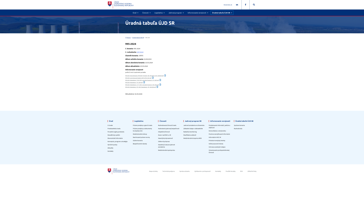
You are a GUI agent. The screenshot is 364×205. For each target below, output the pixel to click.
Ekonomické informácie (115, 138)
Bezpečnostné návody (140, 144)
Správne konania (239, 125)
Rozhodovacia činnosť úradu (167, 125)
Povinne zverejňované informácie (219, 134)
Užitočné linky (252, 171)
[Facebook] (245, 5)
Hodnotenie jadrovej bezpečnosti (168, 128)
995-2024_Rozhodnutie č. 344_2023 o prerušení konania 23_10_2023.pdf (142, 80)
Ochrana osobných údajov (217, 147)
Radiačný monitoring (190, 132)
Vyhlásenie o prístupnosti (202, 171)
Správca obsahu (184, 171)
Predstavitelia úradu (114, 128)
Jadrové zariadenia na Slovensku (193, 125)
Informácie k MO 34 (215, 137)
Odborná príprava (164, 141)
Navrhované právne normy (141, 137)
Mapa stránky (153, 171)
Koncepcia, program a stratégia (117, 141)
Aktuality (110, 148)
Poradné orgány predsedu (116, 132)
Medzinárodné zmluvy (140, 134)
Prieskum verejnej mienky (217, 140)
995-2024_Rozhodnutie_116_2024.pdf (134, 82)
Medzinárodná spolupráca (166, 150)
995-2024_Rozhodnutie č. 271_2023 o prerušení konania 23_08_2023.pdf (142, 85)
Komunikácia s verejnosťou (217, 131)
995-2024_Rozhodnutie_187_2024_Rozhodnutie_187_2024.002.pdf (140, 87)
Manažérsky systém (114, 135)
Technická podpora (168, 171)
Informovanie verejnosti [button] (197, 13)
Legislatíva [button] (159, 13)
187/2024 (140, 52)
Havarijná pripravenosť (165, 138)
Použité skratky (230, 171)
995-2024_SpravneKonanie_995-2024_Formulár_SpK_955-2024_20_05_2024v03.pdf (144, 75)
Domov (129, 37)
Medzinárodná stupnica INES (192, 138)
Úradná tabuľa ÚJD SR (138, 37)
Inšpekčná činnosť (164, 132)
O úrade (110, 125)
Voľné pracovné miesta (216, 144)
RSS (241, 171)
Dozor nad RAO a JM (164, 135)
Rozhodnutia (238, 128)
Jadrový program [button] (175, 13)
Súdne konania (138, 140)
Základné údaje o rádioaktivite (193, 128)
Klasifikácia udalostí (189, 135)
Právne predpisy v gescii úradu (142, 125)
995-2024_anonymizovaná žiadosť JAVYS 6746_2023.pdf (138, 78)
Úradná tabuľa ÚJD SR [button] (221, 13)
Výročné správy (112, 145)
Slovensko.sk (228, 5)
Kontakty (110, 151)
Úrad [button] (134, 13)
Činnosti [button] (145, 13)
